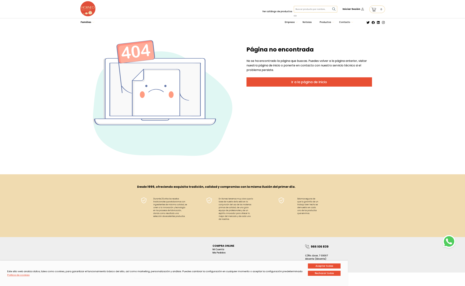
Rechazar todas (324, 273)
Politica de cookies (18, 275)
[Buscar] (295, 15)
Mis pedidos (219, 252)
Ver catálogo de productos (277, 11)
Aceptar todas (324, 266)
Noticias (307, 22)
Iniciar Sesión (351, 9)
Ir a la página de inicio (309, 82)
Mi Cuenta (218, 249)
